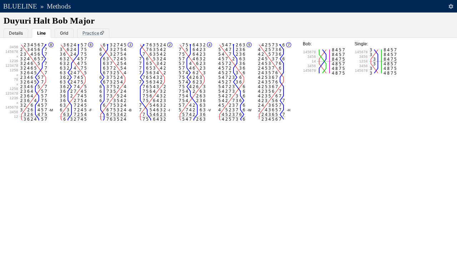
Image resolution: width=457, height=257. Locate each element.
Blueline (20, 6)
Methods (59, 6)
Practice (90, 33)
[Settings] (451, 6)
